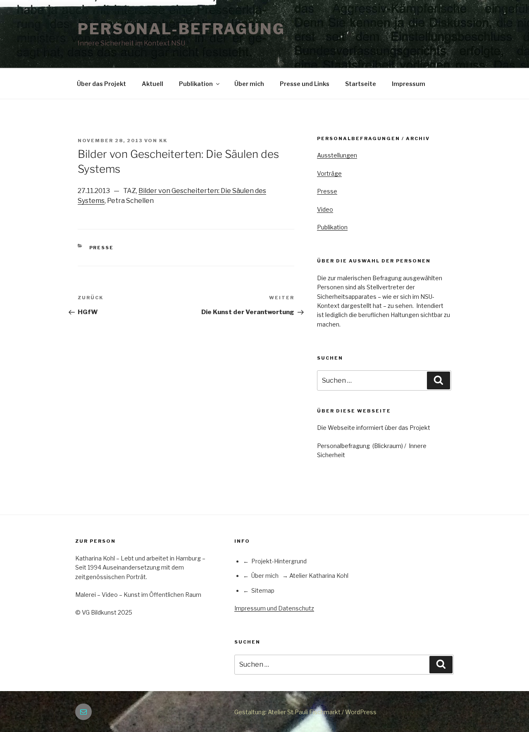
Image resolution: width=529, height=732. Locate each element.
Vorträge (329, 173)
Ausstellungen (337, 155)
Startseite (360, 83)
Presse (101, 247)
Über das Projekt (101, 83)
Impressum (408, 83)
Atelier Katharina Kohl (318, 575)
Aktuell (152, 83)
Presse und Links (304, 83)
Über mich (249, 83)
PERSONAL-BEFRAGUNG (181, 29)
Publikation (196, 83)
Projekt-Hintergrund (279, 561)
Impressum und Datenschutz (274, 608)
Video (325, 209)
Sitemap (262, 590)
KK (163, 140)
